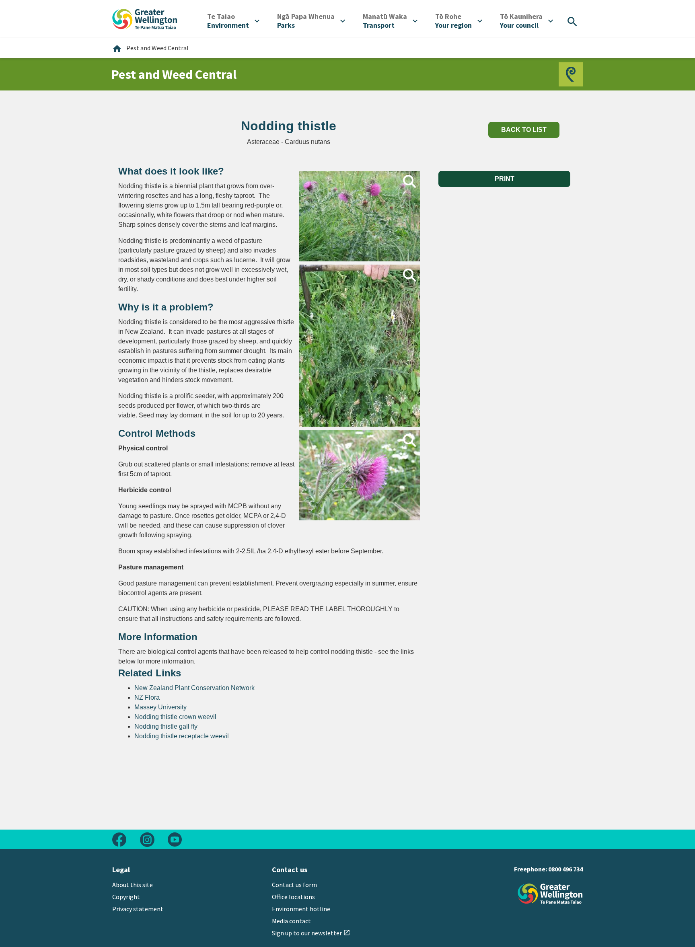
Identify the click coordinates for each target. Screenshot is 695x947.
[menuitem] (233, 21)
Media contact (291, 921)
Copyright (126, 897)
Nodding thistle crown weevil (175, 716)
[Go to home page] (144, 18)
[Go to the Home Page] (550, 893)
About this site (132, 885)
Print (504, 178)
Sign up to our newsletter (311, 933)
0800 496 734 (565, 869)
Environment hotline (301, 909)
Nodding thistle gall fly (165, 726)
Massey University (160, 707)
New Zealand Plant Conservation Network (194, 687)
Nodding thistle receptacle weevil (181, 736)
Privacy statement (137, 909)
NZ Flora (147, 697)
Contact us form (294, 885)
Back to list (524, 129)
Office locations (293, 897)
